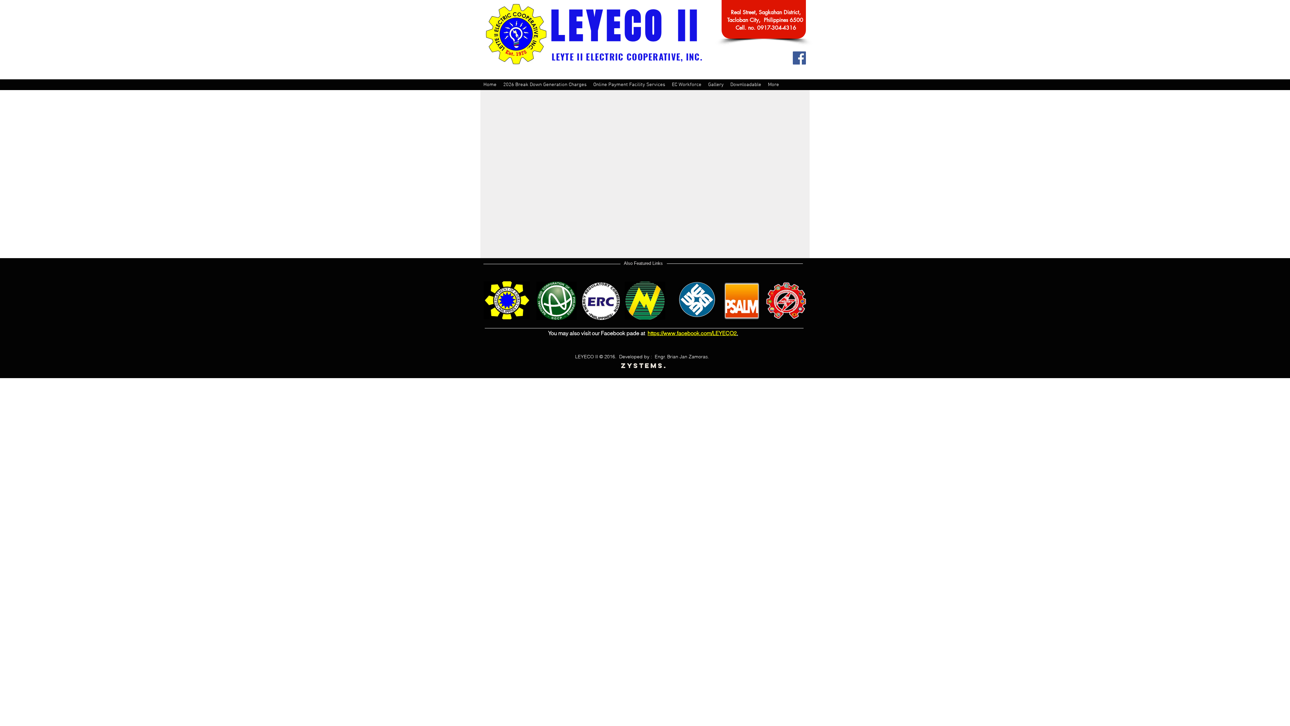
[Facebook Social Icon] (799, 58)
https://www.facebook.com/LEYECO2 (692, 333)
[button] (629, 84)
